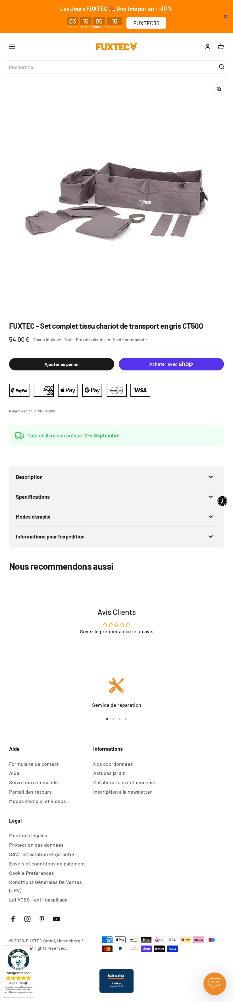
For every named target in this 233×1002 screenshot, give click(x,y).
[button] (222, 501)
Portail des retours (30, 792)
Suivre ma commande (33, 782)
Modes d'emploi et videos (37, 801)
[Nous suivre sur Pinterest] (42, 919)
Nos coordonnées (113, 764)
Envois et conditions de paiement (47, 863)
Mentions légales (28, 835)
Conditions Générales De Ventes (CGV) (45, 886)
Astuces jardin (109, 773)
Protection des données (36, 845)
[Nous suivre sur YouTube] (56, 919)
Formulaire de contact (34, 764)
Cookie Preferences (31, 873)
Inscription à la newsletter (122, 792)
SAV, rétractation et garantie (41, 854)
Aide (14, 773)
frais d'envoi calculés (86, 339)
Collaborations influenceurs (124, 782)
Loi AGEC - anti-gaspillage (38, 899)
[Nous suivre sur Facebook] (13, 919)
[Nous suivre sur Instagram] (27, 919)
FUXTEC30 (146, 23)
